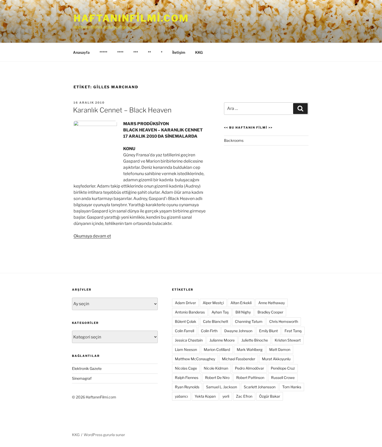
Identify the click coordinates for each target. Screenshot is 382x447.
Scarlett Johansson (259, 387)
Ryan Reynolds (187, 387)
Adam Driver (185, 303)
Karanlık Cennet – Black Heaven (122, 110)
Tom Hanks (291, 387)
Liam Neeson (186, 349)
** (149, 52)
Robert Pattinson (250, 377)
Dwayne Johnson (238, 331)
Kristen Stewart (288, 340)
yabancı (181, 396)
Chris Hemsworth (283, 321)
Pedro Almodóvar (249, 368)
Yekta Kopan (205, 396)
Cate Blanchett (215, 321)
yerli (225, 396)
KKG (199, 52)
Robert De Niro (217, 377)
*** (135, 52)
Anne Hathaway (271, 303)
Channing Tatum (248, 321)
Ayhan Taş (220, 312)
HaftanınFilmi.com (131, 18)
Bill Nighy (243, 312)
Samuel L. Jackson (221, 387)
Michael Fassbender (238, 359)
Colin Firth (209, 331)
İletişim (178, 52)
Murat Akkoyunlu (276, 359)
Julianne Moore (222, 340)
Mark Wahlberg (249, 349)
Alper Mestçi (213, 303)
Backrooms (233, 140)
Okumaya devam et (92, 235)
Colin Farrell (184, 331)
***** (103, 52)
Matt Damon (279, 349)
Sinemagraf (81, 378)
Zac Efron (244, 396)
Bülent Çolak (185, 321)
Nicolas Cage (186, 368)
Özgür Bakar (269, 396)
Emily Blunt (268, 331)
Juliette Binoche (254, 340)
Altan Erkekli (241, 303)
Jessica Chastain (189, 340)
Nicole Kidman (216, 368)
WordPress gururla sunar (104, 434)
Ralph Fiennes (186, 377)
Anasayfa (81, 52)
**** (120, 52)
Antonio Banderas (190, 312)
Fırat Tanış (293, 331)
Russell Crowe (283, 377)
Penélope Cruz (283, 368)
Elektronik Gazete (87, 368)
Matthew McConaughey (195, 359)
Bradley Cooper (270, 312)
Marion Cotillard (217, 349)
